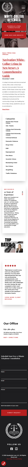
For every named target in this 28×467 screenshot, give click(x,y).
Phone (3, 389)
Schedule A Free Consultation (14, 26)
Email (3, 380)
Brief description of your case (10, 405)
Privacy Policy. (17, 459)
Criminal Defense (11, 137)
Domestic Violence (12, 141)
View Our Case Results (14, 35)
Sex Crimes (9, 166)
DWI (7, 148)
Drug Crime (9, 145)
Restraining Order (11, 162)
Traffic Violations (11, 173)
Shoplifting (9, 170)
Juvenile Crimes (11, 159)
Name (3, 371)
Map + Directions (11, 337)
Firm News (9, 155)
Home (4, 53)
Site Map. (9, 459)
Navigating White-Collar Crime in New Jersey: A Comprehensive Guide (13, 67)
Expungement (10, 152)
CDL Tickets (10, 126)
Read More (5, 109)
